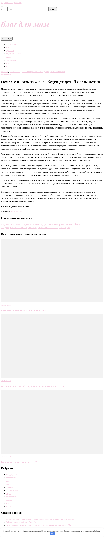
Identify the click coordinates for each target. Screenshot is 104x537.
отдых (8, 56)
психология (11, 60)
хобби (8, 66)
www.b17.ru (16, 211)
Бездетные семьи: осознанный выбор (23, 310)
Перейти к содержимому (11, 2)
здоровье (10, 50)
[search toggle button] (2, 6)
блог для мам (25, 24)
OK (52, 534)
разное (9, 499)
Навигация (7, 38)
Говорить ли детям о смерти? (19, 462)
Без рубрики (11, 474)
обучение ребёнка (13, 53)
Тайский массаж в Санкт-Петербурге (22, 522)
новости (9, 487)
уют (8, 63)
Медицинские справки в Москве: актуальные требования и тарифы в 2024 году (41, 525)
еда (7, 47)
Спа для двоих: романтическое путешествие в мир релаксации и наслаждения (40, 518)
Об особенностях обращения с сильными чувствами (32, 386)
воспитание (11, 44)
